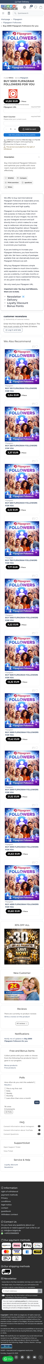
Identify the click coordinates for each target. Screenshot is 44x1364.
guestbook (6, 1211)
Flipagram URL (10, 107)
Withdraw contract (9, 1214)
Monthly (9, 1096)
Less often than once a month (18, 1098)
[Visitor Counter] (6, 1346)
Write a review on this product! (17, 1017)
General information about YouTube (22, 1130)
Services (3, 1326)
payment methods (9, 1195)
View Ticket (8, 1151)
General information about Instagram (22, 1126)
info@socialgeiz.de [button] (12, 1230)
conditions (6, 1201)
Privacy (4, 1198)
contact (4, 1208)
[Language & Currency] (24, 7)
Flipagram (24, 78)
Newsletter (8, 1167)
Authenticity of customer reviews (17, 319)
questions (28, 182)
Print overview (13, 182)
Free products (10, 1068)
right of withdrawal (9, 1191)
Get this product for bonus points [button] (22, 135)
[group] (22, 50)
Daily (8, 1091)
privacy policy (20, 1301)
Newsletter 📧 (16, 296)
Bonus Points (15, 306)
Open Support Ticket (12, 1147)
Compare (23, 178)
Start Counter (9, 117)
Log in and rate (14, 330)
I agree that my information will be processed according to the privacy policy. (21, 1296)
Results (7, 1085)
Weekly (9, 1093)
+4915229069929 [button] (11, 1233)
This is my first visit (14, 1088)
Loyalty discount (17, 302)
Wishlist (11, 178)
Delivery (12, 299)
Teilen (10, 187)
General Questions (22, 1134)
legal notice (6, 1205)
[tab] (16, 318)
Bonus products (10, 1065)
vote (37, 1102)
